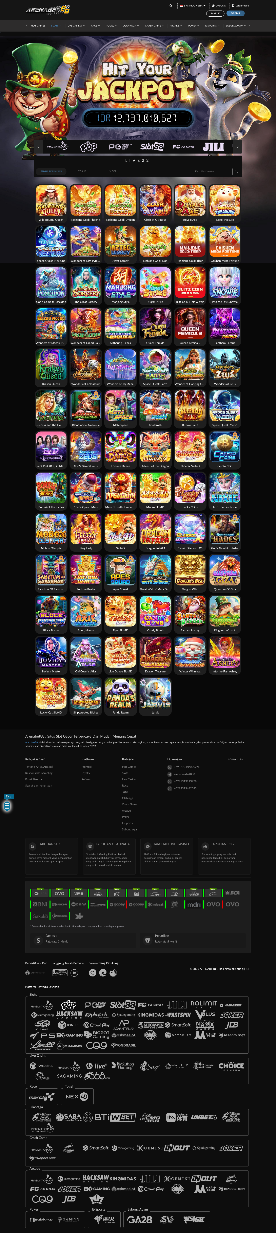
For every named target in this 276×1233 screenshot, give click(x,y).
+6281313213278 (185, 781)
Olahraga (130, 25)
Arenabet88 (31, 742)
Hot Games (38, 25)
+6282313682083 (185, 788)
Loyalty (85, 773)
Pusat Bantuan (34, 779)
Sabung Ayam (235, 25)
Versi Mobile (242, 5)
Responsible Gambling (39, 773)
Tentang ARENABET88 (39, 766)
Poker (192, 25)
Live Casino (75, 25)
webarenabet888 (184, 774)
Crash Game (153, 25)
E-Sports (211, 25)
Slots (55, 25)
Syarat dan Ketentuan (38, 785)
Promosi (86, 766)
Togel (110, 25)
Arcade (175, 25)
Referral (86, 779)
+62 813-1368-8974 (186, 767)
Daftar (235, 13)
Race (94, 25)
